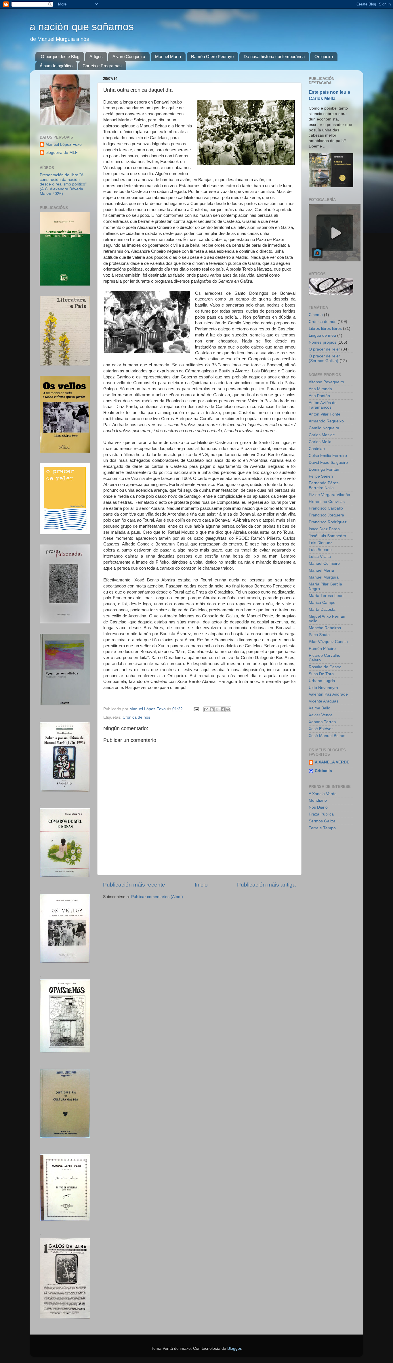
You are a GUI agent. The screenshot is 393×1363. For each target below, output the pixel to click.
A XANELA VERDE (332, 762)
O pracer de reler (324, 349)
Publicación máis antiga (266, 885)
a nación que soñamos (82, 26)
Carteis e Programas (102, 65)
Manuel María (168, 56)
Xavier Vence (321, 715)
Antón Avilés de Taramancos (323, 405)
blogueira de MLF (61, 152)
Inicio (201, 885)
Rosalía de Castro (325, 667)
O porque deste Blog (60, 56)
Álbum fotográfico (56, 65)
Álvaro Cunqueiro (128, 56)
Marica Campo (322, 602)
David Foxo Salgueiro (328, 462)
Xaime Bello (319, 708)
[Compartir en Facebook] (223, 709)
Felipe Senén (321, 476)
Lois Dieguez (320, 543)
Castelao (317, 449)
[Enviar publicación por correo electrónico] (196, 709)
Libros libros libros (325, 328)
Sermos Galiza (322, 821)
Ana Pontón (319, 396)
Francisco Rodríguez (328, 522)
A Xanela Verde (323, 794)
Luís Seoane (320, 550)
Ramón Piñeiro (322, 648)
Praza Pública (321, 814)
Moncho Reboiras (325, 628)
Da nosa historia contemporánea (274, 56)
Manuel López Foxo (63, 144)
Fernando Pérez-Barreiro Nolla (324, 485)
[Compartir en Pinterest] (228, 709)
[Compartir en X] (217, 709)
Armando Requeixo (326, 421)
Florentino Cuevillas (327, 501)
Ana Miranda (320, 389)
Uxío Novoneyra (323, 688)
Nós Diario (318, 807)
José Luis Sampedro (327, 536)
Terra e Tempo (322, 828)
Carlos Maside (322, 435)
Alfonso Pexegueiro (326, 382)
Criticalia (323, 771)
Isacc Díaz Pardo (324, 529)
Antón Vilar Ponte (324, 414)
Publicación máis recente (134, 885)
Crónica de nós (136, 717)
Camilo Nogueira (324, 428)
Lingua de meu (322, 335)
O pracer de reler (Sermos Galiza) (324, 358)
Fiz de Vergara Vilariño (329, 495)
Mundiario (318, 800)
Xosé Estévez (321, 729)
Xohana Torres (322, 722)
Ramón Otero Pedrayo (212, 56)
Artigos (96, 56)
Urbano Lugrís (322, 681)
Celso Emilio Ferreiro (328, 455)
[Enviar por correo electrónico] (206, 709)
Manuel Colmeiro (324, 563)
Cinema (316, 315)
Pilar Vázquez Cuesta (328, 642)
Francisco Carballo (326, 508)
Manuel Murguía (324, 577)
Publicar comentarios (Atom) (157, 897)
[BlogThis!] (212, 709)
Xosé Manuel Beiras (327, 736)
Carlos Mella (320, 442)
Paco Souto (319, 635)
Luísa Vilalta (320, 556)
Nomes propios (322, 342)
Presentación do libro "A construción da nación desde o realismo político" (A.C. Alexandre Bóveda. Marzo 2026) (63, 184)
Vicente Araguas (323, 701)
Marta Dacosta (322, 609)
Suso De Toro (321, 674)
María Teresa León (326, 596)
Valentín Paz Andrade (328, 694)
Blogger (234, 1348)
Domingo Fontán (324, 469)
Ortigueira (323, 56)
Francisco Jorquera (326, 515)
